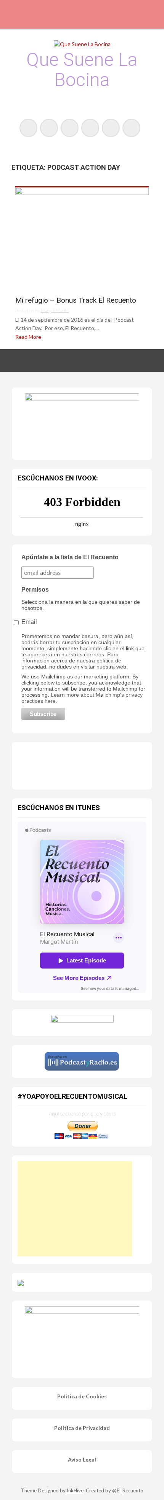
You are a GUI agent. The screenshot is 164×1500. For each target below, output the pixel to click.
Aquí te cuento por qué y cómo (82, 1113)
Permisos (35, 589)
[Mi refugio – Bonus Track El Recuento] (82, 239)
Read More (28, 337)
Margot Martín (55, 310)
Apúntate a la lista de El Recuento (70, 557)
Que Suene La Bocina (82, 70)
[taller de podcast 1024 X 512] (82, 421)
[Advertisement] (75, 1208)
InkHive (75, 1490)
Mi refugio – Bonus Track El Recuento (75, 301)
